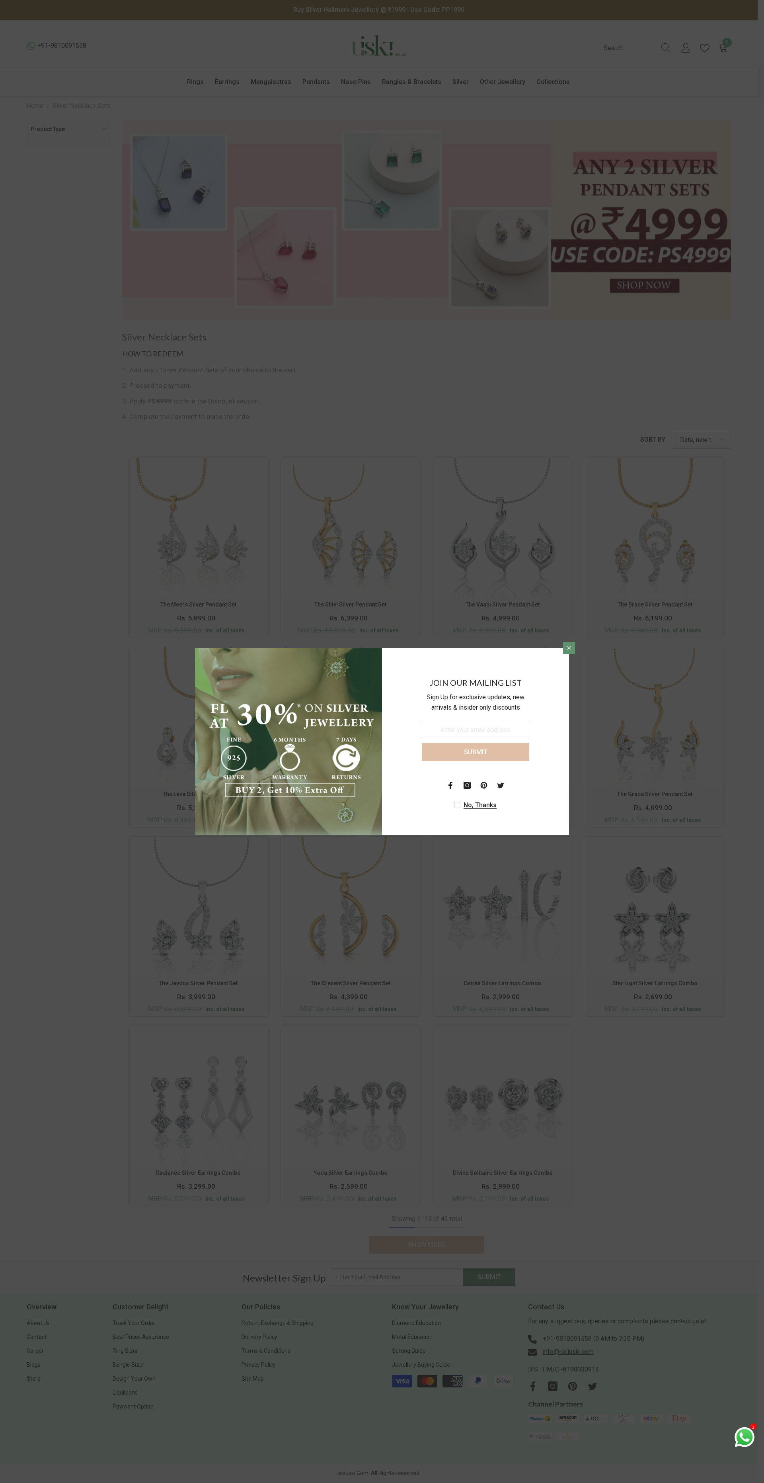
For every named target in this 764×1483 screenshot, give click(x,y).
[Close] (569, 648)
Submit (475, 752)
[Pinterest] (484, 785)
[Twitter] (500, 785)
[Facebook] (450, 785)
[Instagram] (467, 785)
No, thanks (480, 805)
